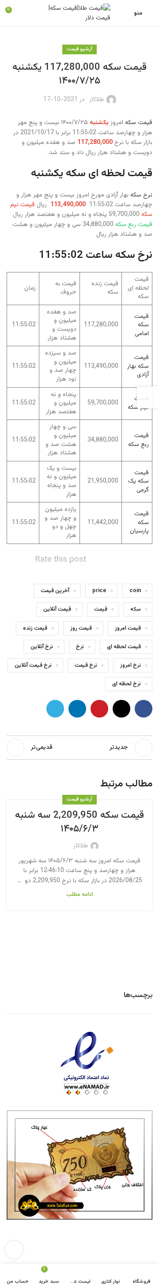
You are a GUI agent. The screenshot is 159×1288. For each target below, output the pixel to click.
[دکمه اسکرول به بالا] (14, 1249)
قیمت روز (81, 628)
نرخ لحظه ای (126, 684)
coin (135, 590)
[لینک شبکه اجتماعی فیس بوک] (143, 709)
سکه (135, 609)
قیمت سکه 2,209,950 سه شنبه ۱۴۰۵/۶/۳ (79, 822)
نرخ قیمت (86, 665)
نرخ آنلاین (41, 646)
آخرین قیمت (55, 590)
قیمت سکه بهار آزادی (138, 366)
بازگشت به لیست (79, 747)
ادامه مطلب (79, 894)
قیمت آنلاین (57, 609)
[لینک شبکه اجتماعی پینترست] (99, 709)
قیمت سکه (138, 123)
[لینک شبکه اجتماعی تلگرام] (55, 709)
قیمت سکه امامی (141, 325)
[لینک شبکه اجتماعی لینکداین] (77, 709)
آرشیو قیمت (79, 49)
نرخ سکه (141, 195)
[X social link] (121, 709)
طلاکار (96, 100)
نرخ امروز (130, 665)
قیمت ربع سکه (138, 440)
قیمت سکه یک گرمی (138, 481)
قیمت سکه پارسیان (139, 522)
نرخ (80, 646)
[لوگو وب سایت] (79, 14)
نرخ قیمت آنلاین (33, 665)
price (99, 590)
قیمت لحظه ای (124, 646)
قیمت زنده (35, 628)
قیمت (100, 609)
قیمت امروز (128, 628)
